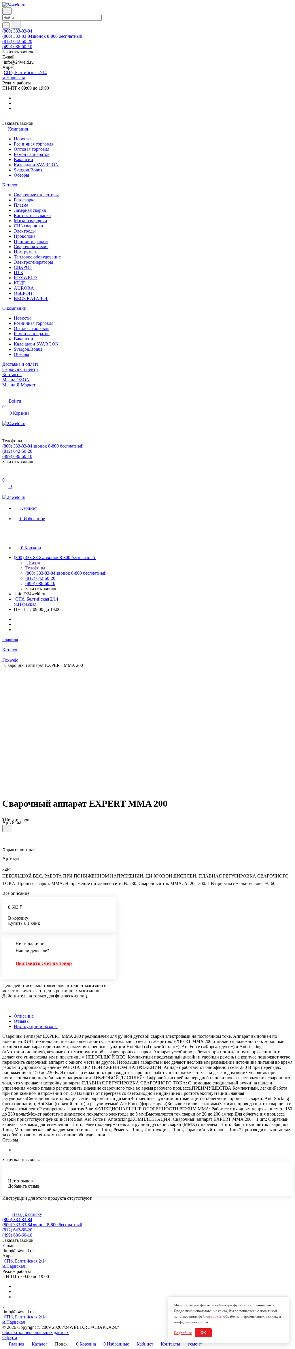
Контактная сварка (32, 215)
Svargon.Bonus (28, 169)
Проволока (24, 236)
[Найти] (15, 25)
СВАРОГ (23, 267)
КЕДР (20, 282)
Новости (22, 138)
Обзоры (21, 175)
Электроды (25, 231)
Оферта (9, 1337)
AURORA (24, 288)
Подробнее (183, 1333)
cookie (216, 1316)
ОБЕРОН (23, 293)
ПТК (18, 272)
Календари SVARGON (36, 164)
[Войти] (4, 474)
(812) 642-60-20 (17, 41)
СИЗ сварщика (28, 225)
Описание (24, 1016)
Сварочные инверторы (36, 194)
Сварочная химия (31, 246)
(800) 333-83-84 (17, 31)
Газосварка (24, 199)
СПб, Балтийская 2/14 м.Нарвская (24, 75)
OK (203, 1333)
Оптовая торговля (31, 149)
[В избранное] (7, 828)
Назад (33, 562)
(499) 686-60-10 (17, 46)
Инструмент (26, 251)
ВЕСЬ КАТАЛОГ (31, 298)
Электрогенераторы (33, 262)
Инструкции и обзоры (36, 1026)
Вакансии (23, 159)
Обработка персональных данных (35, 1332)
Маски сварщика (30, 220)
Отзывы (22, 1021)
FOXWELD (25, 277)
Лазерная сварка (30, 210)
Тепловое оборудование (37, 256)
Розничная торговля (33, 143)
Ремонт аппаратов (32, 154)
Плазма (21, 205)
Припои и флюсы (31, 241)
